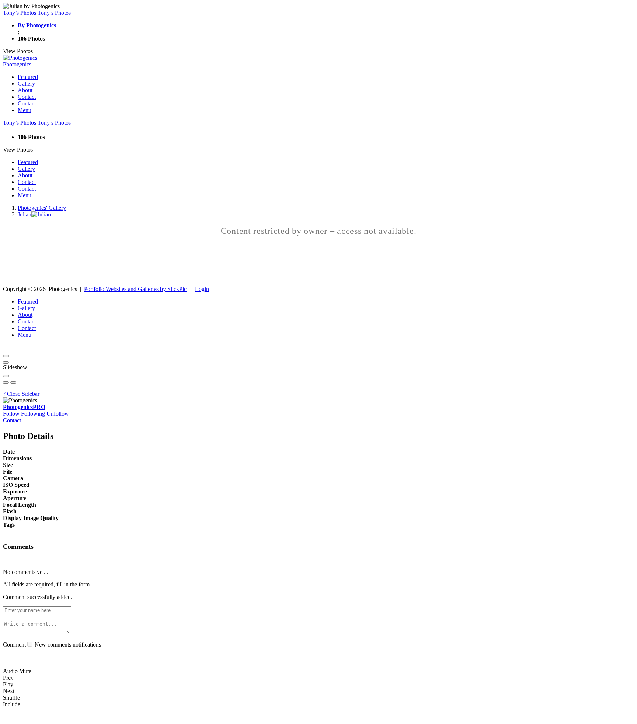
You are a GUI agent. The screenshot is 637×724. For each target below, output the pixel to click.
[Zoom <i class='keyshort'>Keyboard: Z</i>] (6, 376)
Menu (24, 110)
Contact (27, 97)
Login (202, 289)
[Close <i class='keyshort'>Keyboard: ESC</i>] (6, 356)
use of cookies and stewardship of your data (404, 717)
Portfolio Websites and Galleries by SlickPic (135, 289)
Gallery (26, 83)
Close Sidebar (23, 394)
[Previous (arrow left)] (6, 382)
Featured (28, 77)
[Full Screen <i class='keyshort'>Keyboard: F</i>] (6, 362)
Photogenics (24, 407)
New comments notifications (67, 644)
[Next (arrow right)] (13, 382)
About (25, 90)
